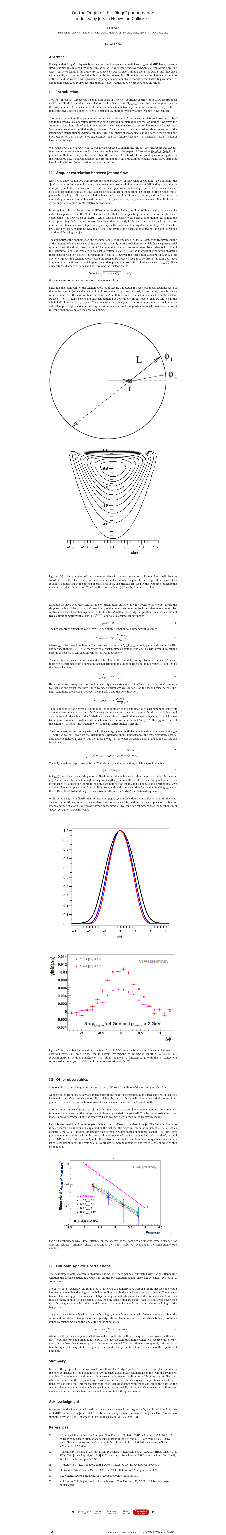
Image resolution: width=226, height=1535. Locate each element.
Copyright (111, 1532)
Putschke (143, 125)
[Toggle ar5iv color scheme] (52, 1531)
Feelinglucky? (98, 1512)
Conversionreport (112, 1512)
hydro (134, 103)
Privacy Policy (129, 1532)
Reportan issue (126, 1512)
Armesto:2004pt (93, 1296)
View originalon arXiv (141, 1512)
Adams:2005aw (156, 122)
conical (165, 110)
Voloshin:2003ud (160, 151)
